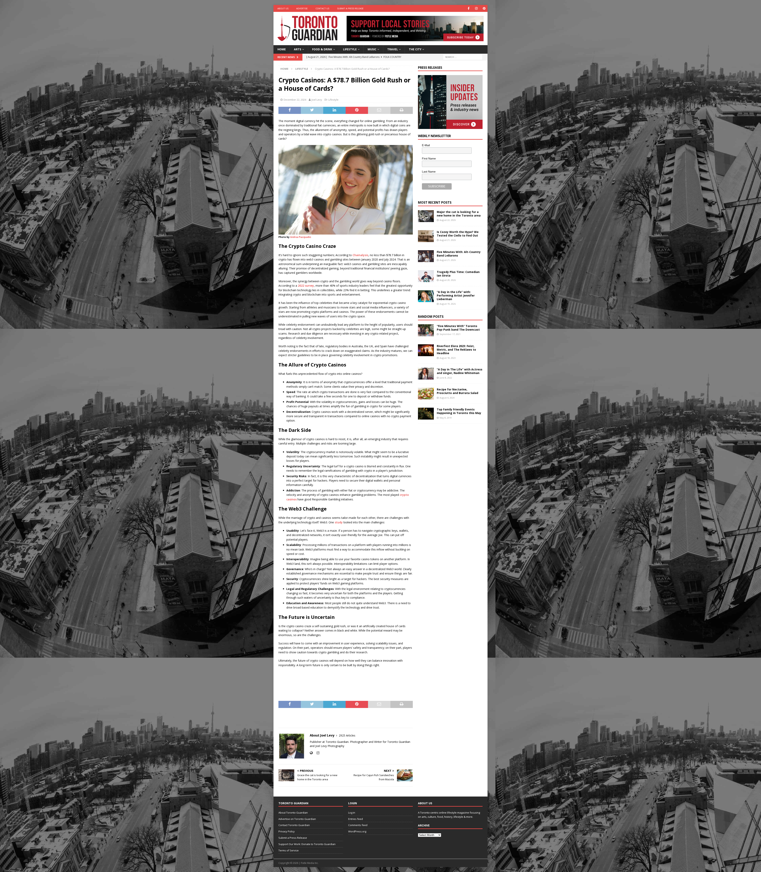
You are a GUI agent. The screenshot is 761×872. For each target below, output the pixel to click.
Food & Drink (322, 49)
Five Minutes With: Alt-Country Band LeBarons (459, 253)
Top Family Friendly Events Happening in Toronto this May (459, 411)
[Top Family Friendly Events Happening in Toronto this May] (426, 414)
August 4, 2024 (447, 397)
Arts (297, 49)
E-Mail (426, 145)
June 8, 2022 (446, 377)
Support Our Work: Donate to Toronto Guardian (307, 844)
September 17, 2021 (450, 334)
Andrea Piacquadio (300, 237)
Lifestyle (350, 49)
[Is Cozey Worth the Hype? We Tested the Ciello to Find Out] (426, 236)
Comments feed (357, 825)
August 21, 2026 (448, 240)
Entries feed (355, 819)
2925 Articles (347, 735)
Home (281, 49)
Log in (351, 812)
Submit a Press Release (350, 8)
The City (415, 49)
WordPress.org (357, 831)
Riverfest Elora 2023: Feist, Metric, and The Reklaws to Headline (456, 349)
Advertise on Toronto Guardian (297, 819)
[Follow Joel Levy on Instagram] (316, 753)
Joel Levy (317, 99)
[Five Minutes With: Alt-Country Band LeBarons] (426, 256)
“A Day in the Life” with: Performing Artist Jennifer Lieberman (456, 295)
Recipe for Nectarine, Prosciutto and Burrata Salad (457, 391)
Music (372, 49)
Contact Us (322, 8)
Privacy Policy (286, 831)
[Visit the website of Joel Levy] (311, 753)
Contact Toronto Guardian (294, 825)
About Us (282, 8)
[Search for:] (463, 57)
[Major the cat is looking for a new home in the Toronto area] (426, 216)
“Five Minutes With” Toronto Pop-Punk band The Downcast (458, 327)
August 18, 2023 (448, 357)
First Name (429, 158)
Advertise (302, 8)
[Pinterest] (484, 8)
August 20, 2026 (448, 280)
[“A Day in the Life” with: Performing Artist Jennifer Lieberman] (426, 296)
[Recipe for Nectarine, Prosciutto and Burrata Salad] (426, 394)
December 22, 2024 (295, 99)
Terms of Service (288, 850)
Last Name (429, 171)
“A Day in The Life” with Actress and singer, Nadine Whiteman (459, 371)
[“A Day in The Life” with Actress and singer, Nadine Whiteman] (426, 374)
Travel (392, 49)
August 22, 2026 (448, 219)
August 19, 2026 (448, 303)
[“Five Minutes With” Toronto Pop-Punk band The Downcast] (426, 330)
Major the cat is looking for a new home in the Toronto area (459, 213)
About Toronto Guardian (293, 812)
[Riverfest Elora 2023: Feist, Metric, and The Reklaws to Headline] (426, 350)
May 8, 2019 (446, 417)
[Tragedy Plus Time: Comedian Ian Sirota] (426, 276)
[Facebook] (468, 8)
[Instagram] (476, 8)
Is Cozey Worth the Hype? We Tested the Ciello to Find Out (458, 233)
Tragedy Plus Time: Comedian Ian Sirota (458, 273)
